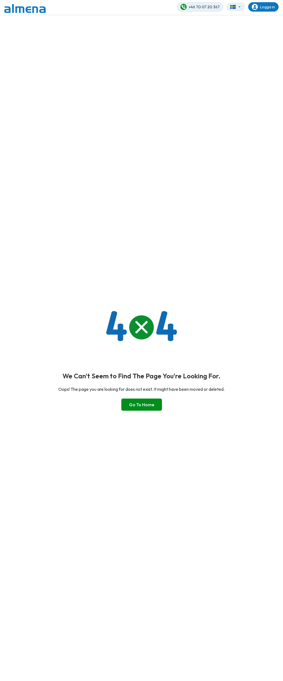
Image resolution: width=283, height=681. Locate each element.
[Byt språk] (236, 7)
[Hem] (25, 8)
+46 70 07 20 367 (204, 6)
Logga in (267, 6)
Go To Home (141, 404)
